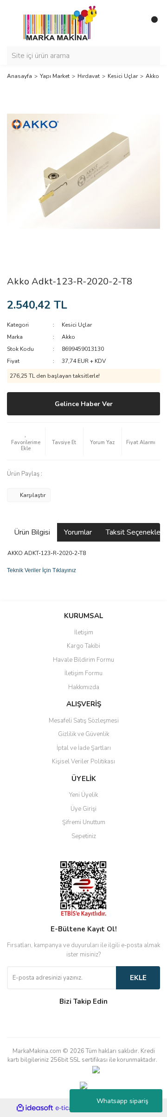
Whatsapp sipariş (122, 1101)
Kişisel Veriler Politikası (83, 761)
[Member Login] (132, 23)
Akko (68, 337)
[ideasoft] (34, 1108)
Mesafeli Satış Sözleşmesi (84, 721)
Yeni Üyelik (83, 795)
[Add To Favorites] (26, 441)
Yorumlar (78, 532)
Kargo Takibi (83, 646)
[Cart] (150, 23)
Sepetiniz (83, 836)
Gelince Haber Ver (84, 404)
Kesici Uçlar (77, 325)
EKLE (138, 977)
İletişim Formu (83, 673)
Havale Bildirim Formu (83, 660)
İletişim (83, 632)
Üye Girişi (83, 809)
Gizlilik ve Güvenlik (83, 734)
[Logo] (57, 22)
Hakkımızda (83, 687)
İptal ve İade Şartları (84, 748)
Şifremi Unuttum (83, 822)
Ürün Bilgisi (32, 532)
